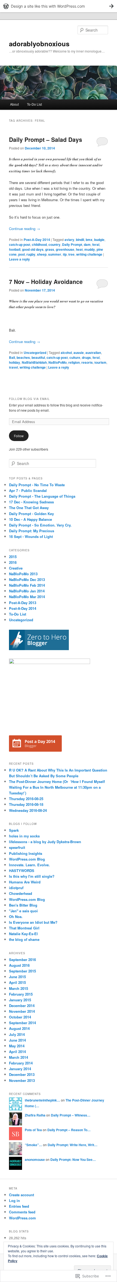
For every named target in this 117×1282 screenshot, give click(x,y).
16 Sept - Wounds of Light (31, 536)
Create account (21, 1194)
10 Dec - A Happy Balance (30, 519)
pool (21, 254)
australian (93, 352)
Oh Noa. (16, 916)
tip (65, 254)
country (54, 244)
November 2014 (22, 1011)
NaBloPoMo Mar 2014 (27, 596)
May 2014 (16, 1045)
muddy (89, 249)
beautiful (38, 357)
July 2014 (17, 1034)
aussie (78, 352)
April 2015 (17, 982)
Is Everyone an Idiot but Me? (33, 922)
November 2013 (22, 1080)
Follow (19, 435)
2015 (13, 556)
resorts (87, 362)
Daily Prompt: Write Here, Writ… (72, 1144)
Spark (14, 830)
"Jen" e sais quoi (23, 910)
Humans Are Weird (25, 882)
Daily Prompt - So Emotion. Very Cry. (40, 525)
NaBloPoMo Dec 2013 (27, 579)
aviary (69, 239)
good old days (33, 249)
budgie (99, 239)
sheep (42, 254)
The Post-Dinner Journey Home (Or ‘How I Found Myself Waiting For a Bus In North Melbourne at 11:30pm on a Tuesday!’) (57, 787)
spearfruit (17, 847)
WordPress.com (22, 1217)
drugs (86, 357)
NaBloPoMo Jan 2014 (27, 590)
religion (74, 362)
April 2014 (17, 1051)
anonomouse (35, 1159)
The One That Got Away (29, 507)
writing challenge (89, 254)
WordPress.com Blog (27, 859)
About (14, 104)
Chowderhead (20, 893)
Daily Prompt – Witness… (70, 1115)
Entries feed (19, 1206)
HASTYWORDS (21, 870)
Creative (16, 568)
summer (54, 254)
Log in (14, 1200)
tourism (100, 362)
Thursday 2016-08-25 (26, 798)
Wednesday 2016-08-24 (28, 810)
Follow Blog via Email (29, 399)
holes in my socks (24, 836)
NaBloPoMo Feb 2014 (27, 585)
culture (74, 357)
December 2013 (22, 1074)
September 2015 (22, 971)
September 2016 (22, 959)
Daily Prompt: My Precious (31, 530)
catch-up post (19, 244)
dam (87, 244)
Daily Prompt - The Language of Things (42, 496)
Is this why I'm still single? (31, 876)
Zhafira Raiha (35, 1115)
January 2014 (20, 1068)
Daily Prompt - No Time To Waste (37, 484)
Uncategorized (35, 352)
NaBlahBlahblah (34, 362)
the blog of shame (24, 939)
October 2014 (20, 1017)
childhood (39, 244)
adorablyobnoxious (39, 43)
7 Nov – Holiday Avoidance (46, 281)
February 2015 (21, 994)
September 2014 (22, 1022)
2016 (13, 562)
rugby (30, 254)
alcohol (66, 352)
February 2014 (21, 1063)
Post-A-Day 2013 (22, 602)
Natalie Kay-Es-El (23, 933)
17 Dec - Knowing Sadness (31, 501)
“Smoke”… (33, 1144)
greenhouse (65, 249)
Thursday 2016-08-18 (26, 804)
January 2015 (20, 999)
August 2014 (19, 1028)
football (14, 249)
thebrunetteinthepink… (42, 1100)
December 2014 (22, 1005)
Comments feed (22, 1211)
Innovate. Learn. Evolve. (29, 864)
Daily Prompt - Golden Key (31, 513)
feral (95, 244)
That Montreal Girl (24, 928)
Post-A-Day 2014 (37, 239)
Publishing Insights (25, 853)
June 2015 (17, 976)
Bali (12, 357)
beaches (23, 357)
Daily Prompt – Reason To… (69, 1129)
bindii (80, 239)
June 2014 (17, 1040)
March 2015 (18, 988)
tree (71, 254)
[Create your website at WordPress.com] (58, 6)
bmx (89, 239)
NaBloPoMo (57, 362)
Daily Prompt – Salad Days (45, 139)
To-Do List (34, 104)
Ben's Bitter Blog (23, 905)
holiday (14, 362)
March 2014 (18, 1057)
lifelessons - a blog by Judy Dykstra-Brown (45, 841)
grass (49, 249)
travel (13, 367)
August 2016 (19, 965)
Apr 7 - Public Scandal (28, 490)
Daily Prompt (72, 244)
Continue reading (24, 228)
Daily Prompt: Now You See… (73, 1159)
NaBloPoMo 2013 (23, 573)
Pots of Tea (33, 1129)
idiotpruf (16, 887)
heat (79, 249)
